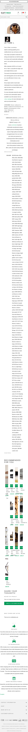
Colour (5, 110)
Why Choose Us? (18, 4)
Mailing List (6, 9)
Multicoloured (10, 110)
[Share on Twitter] (11, 111)
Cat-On (18, 108)
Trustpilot (2, 694)
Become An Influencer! (19, 9)
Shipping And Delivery (9, 7)
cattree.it (21, 726)
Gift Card (12, 9)
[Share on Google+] (13, 111)
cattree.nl (18, 728)
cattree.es (4, 728)
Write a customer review (14, 603)
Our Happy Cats (8, 6)
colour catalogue (8, 99)
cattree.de (9, 730)
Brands (12, 104)
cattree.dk (12, 726)
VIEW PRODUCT (6, 485)
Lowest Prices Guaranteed (18, 6)
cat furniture (14, 125)
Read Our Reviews (19, 7)
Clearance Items (10, 4)
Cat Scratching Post (12, 108)
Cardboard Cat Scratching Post (14, 106)
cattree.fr (3, 726)
